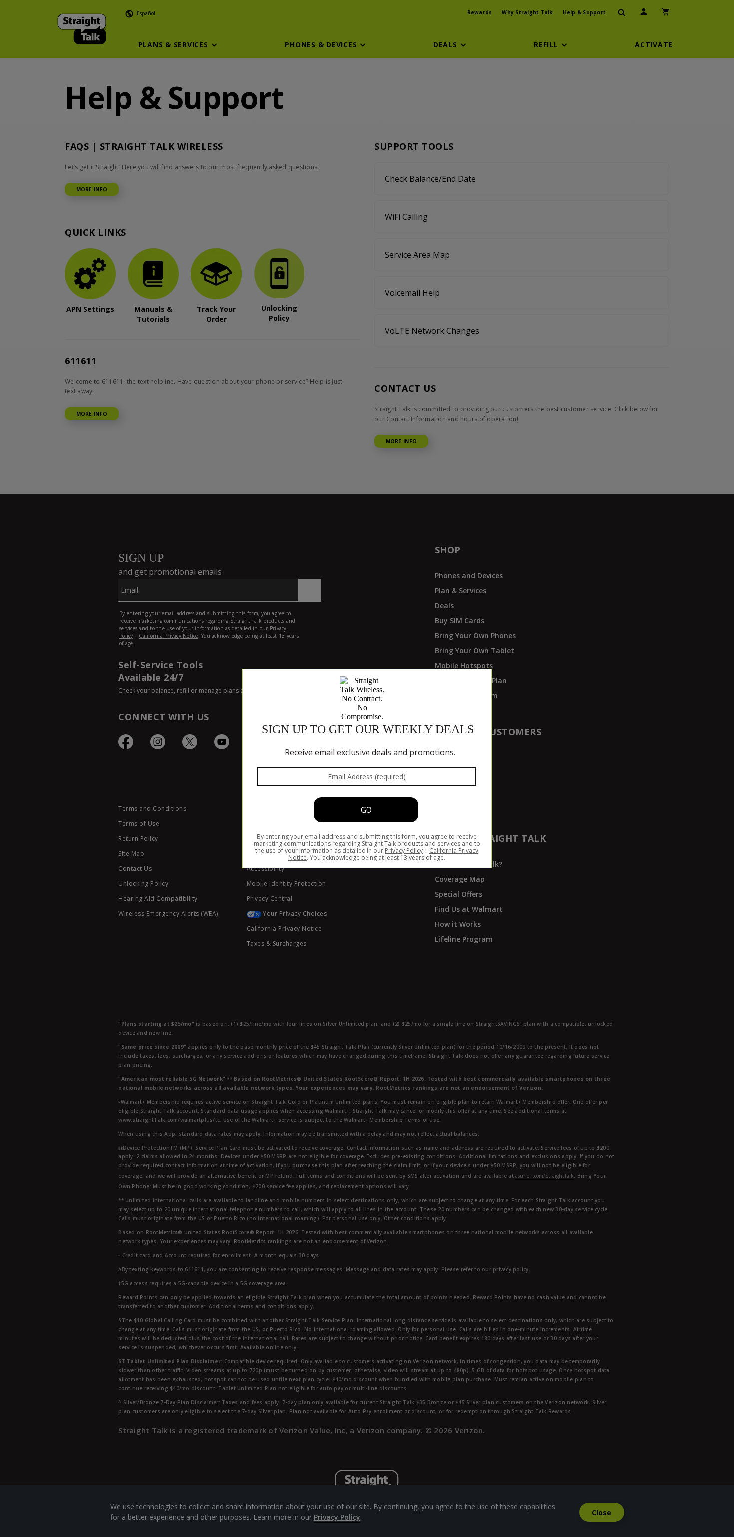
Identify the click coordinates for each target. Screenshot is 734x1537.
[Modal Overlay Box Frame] (367, 768)
